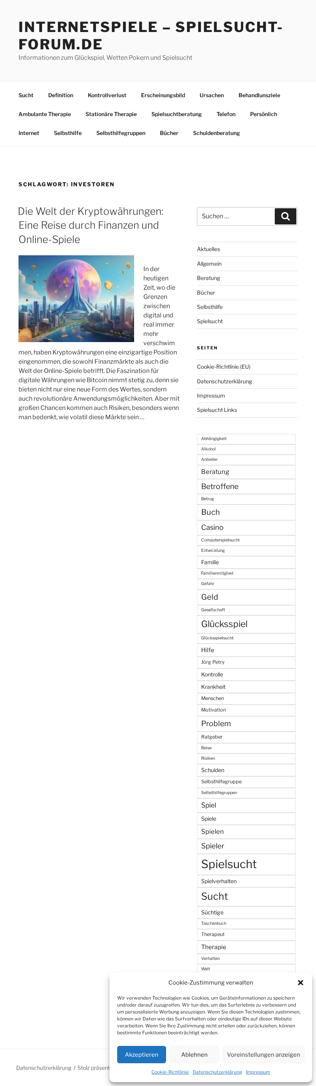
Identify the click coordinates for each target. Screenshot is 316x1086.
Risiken (208, 758)
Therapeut (213, 934)
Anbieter (209, 459)
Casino (212, 527)
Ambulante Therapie (44, 114)
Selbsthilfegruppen (120, 133)
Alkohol (208, 449)
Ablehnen (194, 1054)
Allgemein (209, 263)
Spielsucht (210, 321)
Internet (28, 133)
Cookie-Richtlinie (170, 1072)
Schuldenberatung (216, 133)
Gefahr (207, 583)
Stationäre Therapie (111, 114)
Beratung (208, 278)
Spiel (208, 805)
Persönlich (263, 114)
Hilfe (207, 650)
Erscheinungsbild (163, 95)
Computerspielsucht (220, 540)
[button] (300, 983)
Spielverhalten (219, 881)
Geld (209, 597)
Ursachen (212, 95)
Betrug (207, 498)
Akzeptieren (141, 1054)
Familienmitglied (217, 573)
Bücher (169, 133)
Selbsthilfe (68, 133)
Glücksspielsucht (217, 638)
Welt (205, 968)
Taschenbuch (213, 923)
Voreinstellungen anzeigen (263, 1054)
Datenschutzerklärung (217, 1072)
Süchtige (212, 912)
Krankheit (213, 686)
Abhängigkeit (214, 438)
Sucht (26, 95)
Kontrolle (212, 674)
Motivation (213, 710)
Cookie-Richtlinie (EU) (223, 366)
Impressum (258, 1072)
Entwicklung (213, 550)
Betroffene (220, 486)
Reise (206, 747)
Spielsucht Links (217, 409)
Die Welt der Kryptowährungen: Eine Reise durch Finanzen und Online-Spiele (90, 225)
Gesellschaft (213, 609)
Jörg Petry (213, 662)
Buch (210, 512)
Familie (210, 562)
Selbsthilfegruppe (221, 781)
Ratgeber (212, 737)
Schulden (212, 770)
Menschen (212, 698)
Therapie (213, 947)
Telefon (226, 114)
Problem (216, 723)
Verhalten (210, 958)
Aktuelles (208, 249)
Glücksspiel (224, 624)
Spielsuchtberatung (176, 114)
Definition (60, 95)
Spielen (212, 831)
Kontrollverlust (107, 95)
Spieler (212, 845)
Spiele (208, 818)
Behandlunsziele (259, 95)
